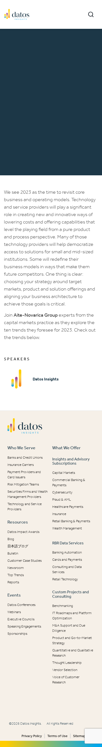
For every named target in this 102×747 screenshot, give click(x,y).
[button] (90, 14)
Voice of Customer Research (65, 679)
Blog (10, 539)
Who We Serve (21, 447)
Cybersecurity (62, 492)
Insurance (59, 514)
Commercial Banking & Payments (68, 482)
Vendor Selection (64, 670)
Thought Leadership (67, 663)
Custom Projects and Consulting (70, 594)
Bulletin (12, 553)
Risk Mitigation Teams (23, 484)
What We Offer (66, 447)
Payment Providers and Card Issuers (24, 474)
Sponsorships (17, 634)
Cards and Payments (67, 560)
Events (14, 595)
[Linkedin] (48, 704)
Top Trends (15, 575)
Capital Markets (63, 473)
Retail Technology (65, 579)
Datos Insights (46, 379)
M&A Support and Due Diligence (68, 628)
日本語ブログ (17, 546)
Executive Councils (20, 619)
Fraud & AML (61, 499)
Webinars (14, 612)
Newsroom (15, 568)
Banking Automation (67, 552)
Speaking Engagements (24, 626)
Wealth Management (67, 528)
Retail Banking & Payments (71, 521)
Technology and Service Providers (24, 506)
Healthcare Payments (67, 507)
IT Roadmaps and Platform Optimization (72, 615)
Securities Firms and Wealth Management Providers (27, 494)
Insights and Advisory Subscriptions (71, 461)
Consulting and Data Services (67, 569)
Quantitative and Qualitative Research (72, 653)
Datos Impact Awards (23, 532)
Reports (13, 582)
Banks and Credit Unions (25, 457)
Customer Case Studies (24, 561)
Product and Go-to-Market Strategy (72, 640)
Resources (17, 522)
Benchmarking (62, 606)
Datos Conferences (21, 605)
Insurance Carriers (20, 465)
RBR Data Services (68, 543)
